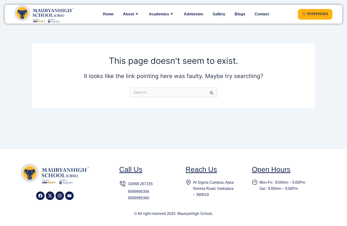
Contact (262, 14)
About (128, 14)
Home (108, 14)
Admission (193, 14)
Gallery (219, 14)
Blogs (240, 14)
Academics (159, 14)
